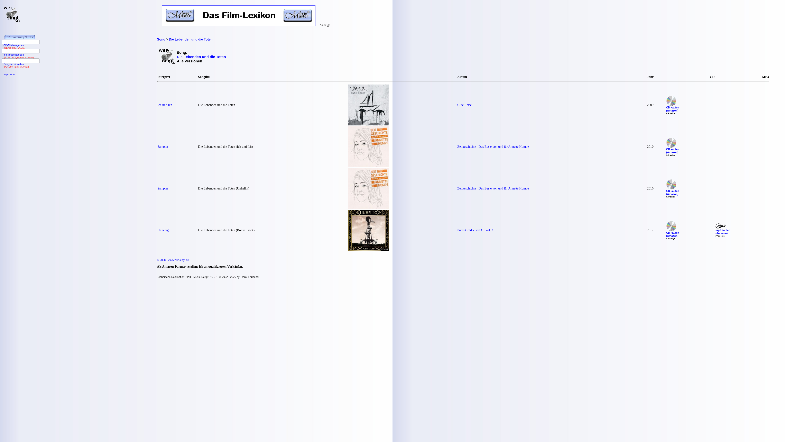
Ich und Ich (164, 105)
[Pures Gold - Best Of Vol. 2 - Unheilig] (368, 249)
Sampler (162, 146)
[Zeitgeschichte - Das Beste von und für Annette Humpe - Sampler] (368, 166)
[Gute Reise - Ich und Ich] (368, 124)
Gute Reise (464, 105)
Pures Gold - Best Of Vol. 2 (475, 230)
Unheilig (163, 230)
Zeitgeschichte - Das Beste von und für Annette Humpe (493, 146)
